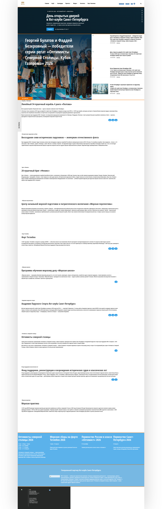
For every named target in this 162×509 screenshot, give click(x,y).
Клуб (53, 3)
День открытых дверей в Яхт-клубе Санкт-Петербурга (124, 52)
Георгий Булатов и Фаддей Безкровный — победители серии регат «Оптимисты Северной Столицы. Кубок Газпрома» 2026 (126, 36)
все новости (25, 98)
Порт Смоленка (91, 3)
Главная (47, 3)
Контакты (82, 3)
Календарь (60, 3)
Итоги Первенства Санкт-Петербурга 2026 (120, 68)
